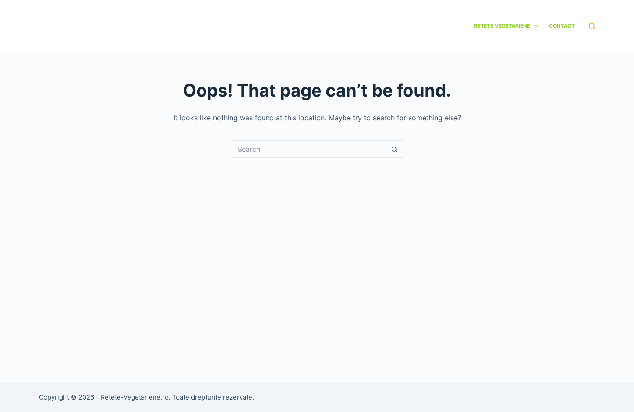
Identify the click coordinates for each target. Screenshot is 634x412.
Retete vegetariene (502, 25)
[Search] (592, 26)
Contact (562, 25)
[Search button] (394, 149)
